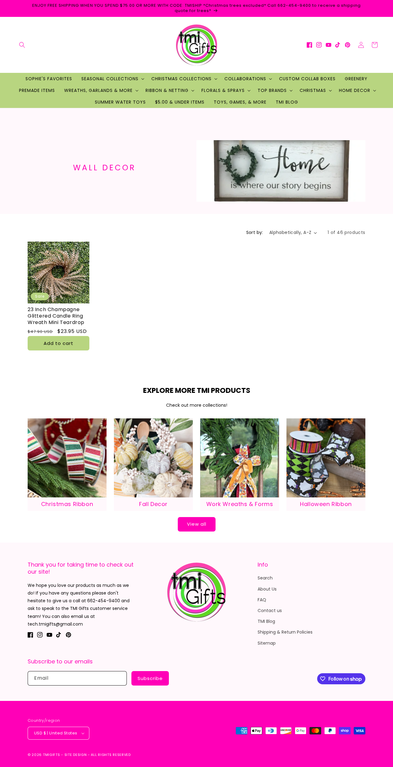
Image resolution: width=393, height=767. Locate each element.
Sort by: (254, 232)
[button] (22, 45)
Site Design (75, 754)
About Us (267, 589)
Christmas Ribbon (67, 504)
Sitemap (267, 643)
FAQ (262, 600)
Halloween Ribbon (326, 504)
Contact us (270, 610)
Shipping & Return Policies (285, 632)
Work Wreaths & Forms (239, 504)
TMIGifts (51, 754)
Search (265, 578)
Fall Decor (153, 504)
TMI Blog (266, 621)
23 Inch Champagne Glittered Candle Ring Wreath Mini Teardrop (56, 316)
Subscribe (150, 678)
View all (196, 524)
